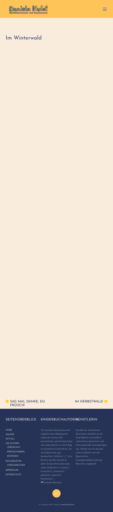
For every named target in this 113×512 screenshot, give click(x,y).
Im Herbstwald (91, 401)
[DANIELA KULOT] (28, 13)
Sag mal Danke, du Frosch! (25, 403)
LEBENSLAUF (13, 447)
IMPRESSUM (12, 469)
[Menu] (105, 9)
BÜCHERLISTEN (13, 460)
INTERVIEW (12, 455)
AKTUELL (10, 438)
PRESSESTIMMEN (16, 451)
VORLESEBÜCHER (16, 464)
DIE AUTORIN (12, 443)
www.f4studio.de (67, 504)
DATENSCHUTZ (13, 474)
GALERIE (10, 434)
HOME (9, 429)
